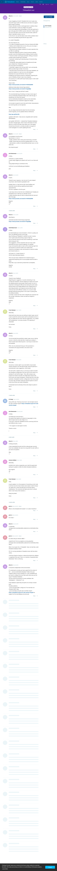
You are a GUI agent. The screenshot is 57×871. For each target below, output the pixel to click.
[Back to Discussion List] (2, 2)
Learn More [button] (5, 868)
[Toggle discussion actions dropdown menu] (53, 17)
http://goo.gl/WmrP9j (14, 114)
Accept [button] (50, 867)
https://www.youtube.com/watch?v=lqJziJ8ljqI (20, 88)
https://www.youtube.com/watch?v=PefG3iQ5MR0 (21, 84)
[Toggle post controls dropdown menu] (37, 129)
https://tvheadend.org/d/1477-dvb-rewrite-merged (21, 592)
